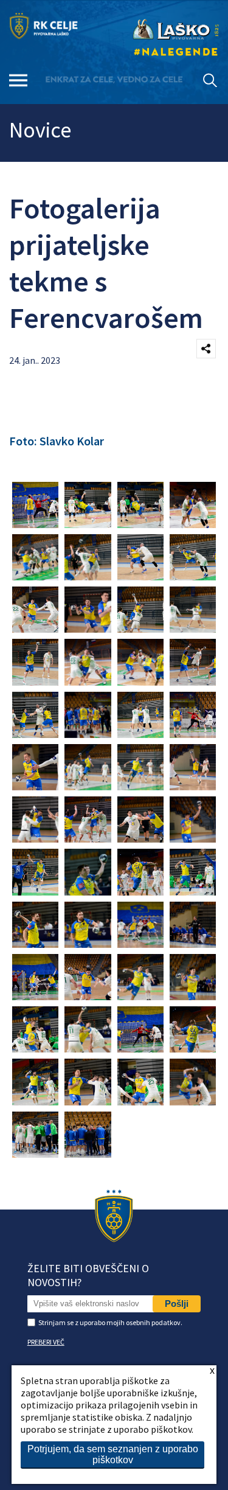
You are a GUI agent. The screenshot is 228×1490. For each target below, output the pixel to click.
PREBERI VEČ (45, 1341)
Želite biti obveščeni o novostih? (88, 1275)
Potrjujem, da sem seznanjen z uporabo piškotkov (112, 1454)
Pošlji (176, 1303)
